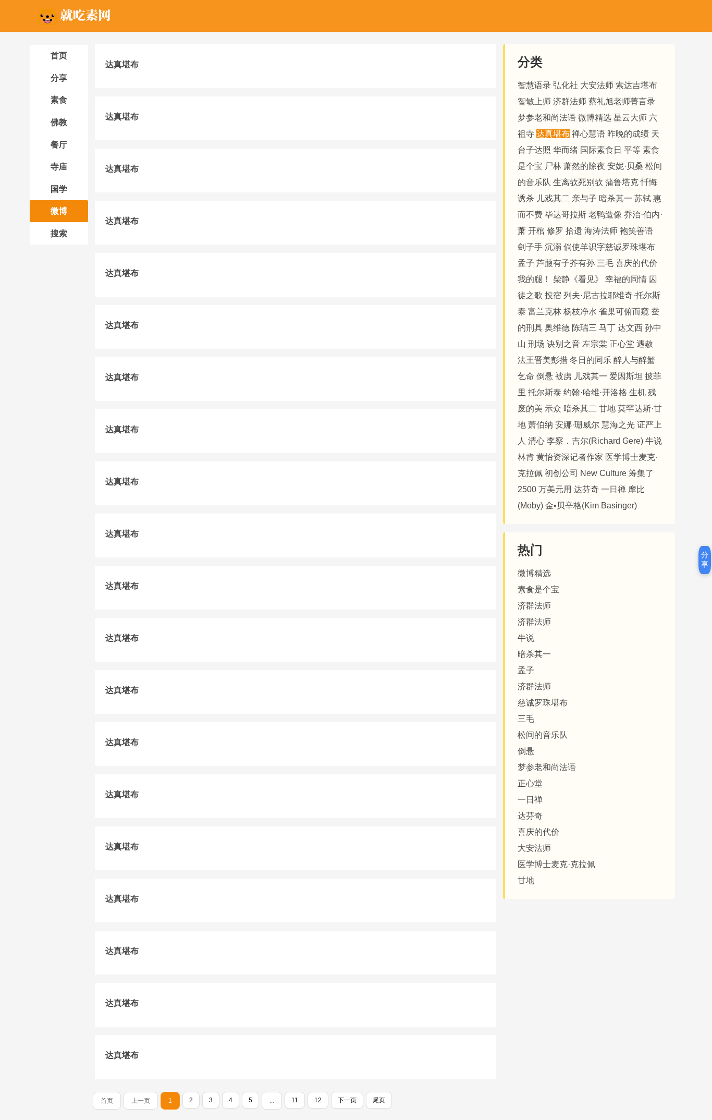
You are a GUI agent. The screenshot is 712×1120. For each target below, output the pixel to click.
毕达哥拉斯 (565, 214)
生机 (637, 392)
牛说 (653, 440)
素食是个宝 (538, 589)
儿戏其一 (590, 376)
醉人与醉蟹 (634, 360)
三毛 (605, 263)
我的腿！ (534, 279)
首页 (59, 55)
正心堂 (621, 343)
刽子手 (530, 246)
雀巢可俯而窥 (624, 311)
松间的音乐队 (543, 735)
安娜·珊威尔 (577, 424)
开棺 (536, 230)
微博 (59, 210)
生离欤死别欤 (578, 182)
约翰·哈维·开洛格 (595, 392)
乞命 (526, 376)
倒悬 (544, 376)
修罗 (555, 230)
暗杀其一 (615, 198)
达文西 (630, 327)
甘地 (607, 408)
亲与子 (584, 198)
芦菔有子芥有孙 (565, 263)
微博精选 (594, 117)
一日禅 (613, 489)
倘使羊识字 (584, 246)
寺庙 (59, 166)
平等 (632, 149)
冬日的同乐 (590, 360)
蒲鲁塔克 (622, 182)
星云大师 (630, 117)
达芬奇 (586, 489)
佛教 (59, 122)
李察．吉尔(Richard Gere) (596, 440)
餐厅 (59, 144)
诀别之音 (563, 343)
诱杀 (526, 198)
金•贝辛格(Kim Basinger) (591, 505)
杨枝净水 (580, 311)
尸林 (553, 166)
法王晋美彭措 (543, 360)
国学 (59, 189)
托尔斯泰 (544, 392)
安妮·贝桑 (625, 166)
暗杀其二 (580, 408)
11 (294, 1100)
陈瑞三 (584, 327)
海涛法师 (601, 230)
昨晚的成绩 (628, 133)
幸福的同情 (626, 279)
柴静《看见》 (578, 279)
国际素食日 (601, 149)
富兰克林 (544, 311)
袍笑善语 (636, 230)
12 (318, 1100)
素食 (59, 99)
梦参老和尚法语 (547, 117)
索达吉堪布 (636, 85)
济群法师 (569, 101)
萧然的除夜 (584, 166)
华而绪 (565, 149)
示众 (553, 408)
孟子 (526, 263)
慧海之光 (618, 424)
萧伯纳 (540, 424)
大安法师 (596, 85)
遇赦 (644, 343)
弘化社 (565, 85)
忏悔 (649, 182)
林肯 (526, 457)
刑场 (536, 343)
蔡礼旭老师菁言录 (621, 101)
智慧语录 (534, 85)
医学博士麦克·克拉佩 (556, 864)
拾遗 (574, 230)
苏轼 (642, 198)
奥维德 (557, 327)
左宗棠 (594, 343)
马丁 (607, 327)
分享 (59, 78)
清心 (536, 440)
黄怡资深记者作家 (569, 457)
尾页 (379, 1100)
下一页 (347, 1100)
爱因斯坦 (626, 376)
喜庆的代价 (636, 263)
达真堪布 (122, 64)
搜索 (59, 233)
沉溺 (553, 246)
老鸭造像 (605, 214)
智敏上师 (534, 101)
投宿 (553, 295)
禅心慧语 (588, 133)
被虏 (563, 376)
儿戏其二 (553, 198)
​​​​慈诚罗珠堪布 (630, 246)
